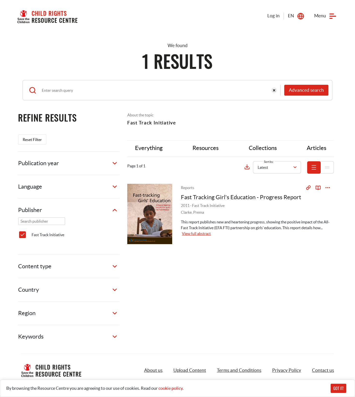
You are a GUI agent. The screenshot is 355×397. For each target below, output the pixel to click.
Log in (273, 15)
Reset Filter (32, 139)
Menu (320, 15)
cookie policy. (171, 388)
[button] (189, 370)
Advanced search (306, 90)
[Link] (308, 187)
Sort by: (269, 161)
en (291, 15)
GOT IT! (338, 388)
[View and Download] (328, 187)
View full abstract (196, 233)
